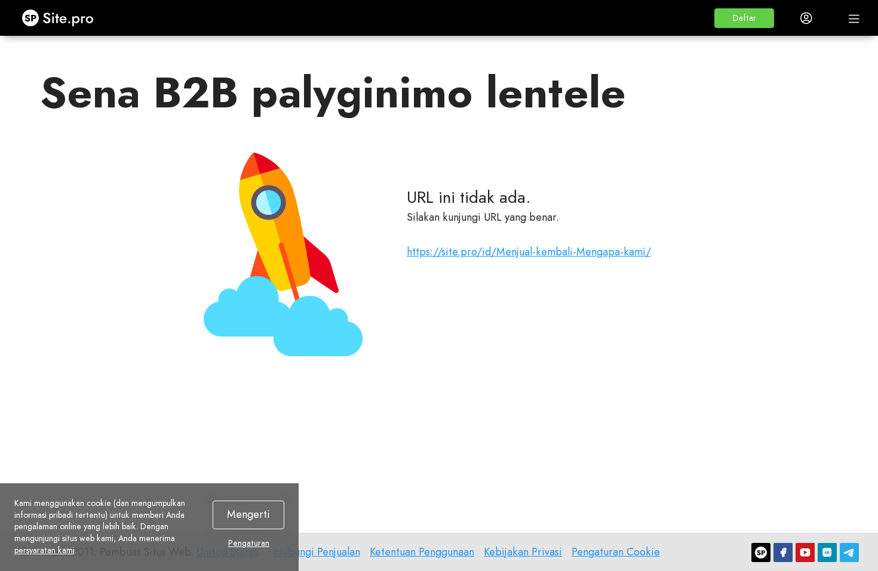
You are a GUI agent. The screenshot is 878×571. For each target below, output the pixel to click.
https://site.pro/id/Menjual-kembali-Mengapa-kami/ (529, 252)
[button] (744, 18)
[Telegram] (849, 552)
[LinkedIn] (827, 552)
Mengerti (248, 514)
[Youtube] (805, 552)
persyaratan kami (44, 550)
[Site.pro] (760, 552)
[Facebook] (783, 552)
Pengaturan (248, 544)
